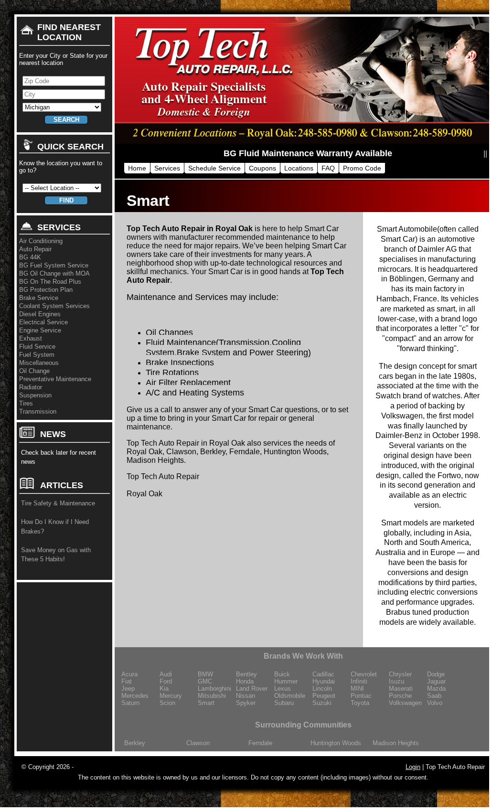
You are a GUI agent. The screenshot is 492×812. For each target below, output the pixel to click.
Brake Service (38, 297)
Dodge (436, 674)
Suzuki (322, 702)
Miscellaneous (39, 362)
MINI (357, 688)
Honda (245, 681)
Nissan (245, 695)
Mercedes (135, 695)
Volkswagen (405, 702)
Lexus (282, 688)
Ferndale (260, 743)
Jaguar (436, 681)
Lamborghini (214, 688)
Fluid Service (37, 346)
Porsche (400, 695)
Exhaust (30, 338)
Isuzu (396, 681)
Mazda (436, 688)
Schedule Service (214, 168)
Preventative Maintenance (55, 379)
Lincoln (322, 688)
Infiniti (359, 681)
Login (413, 766)
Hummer (286, 681)
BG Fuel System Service (53, 265)
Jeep (128, 688)
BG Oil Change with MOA (54, 273)
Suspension (35, 395)
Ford (166, 681)
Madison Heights (396, 743)
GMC (205, 681)
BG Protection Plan (46, 289)
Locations (298, 168)
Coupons (262, 168)
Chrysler (400, 674)
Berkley (134, 743)
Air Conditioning (41, 241)
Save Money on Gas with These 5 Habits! (56, 554)
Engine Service (40, 330)
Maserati (401, 688)
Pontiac (361, 695)
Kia (164, 688)
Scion (167, 702)
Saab (434, 695)
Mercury (171, 695)
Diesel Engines (40, 314)
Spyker (246, 702)
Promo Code (362, 168)
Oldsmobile (289, 695)
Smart (206, 702)
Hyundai (323, 681)
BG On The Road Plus (50, 281)
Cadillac (323, 674)
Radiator (30, 387)
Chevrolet (364, 674)
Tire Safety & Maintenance (58, 503)
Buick (282, 674)
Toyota (360, 702)
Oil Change (34, 370)
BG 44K (30, 257)
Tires (26, 403)
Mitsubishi (212, 695)
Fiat (126, 681)
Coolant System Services (54, 306)
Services (167, 168)
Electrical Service (43, 322)
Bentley (246, 674)
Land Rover (251, 688)
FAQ (328, 168)
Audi (166, 674)
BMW (205, 674)
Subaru (284, 702)
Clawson (198, 743)
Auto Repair (35, 249)
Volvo (434, 702)
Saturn (130, 702)
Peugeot (323, 695)
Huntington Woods (335, 743)
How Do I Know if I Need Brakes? (55, 526)
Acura (129, 674)
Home (137, 168)
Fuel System (36, 354)
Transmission (37, 411)
